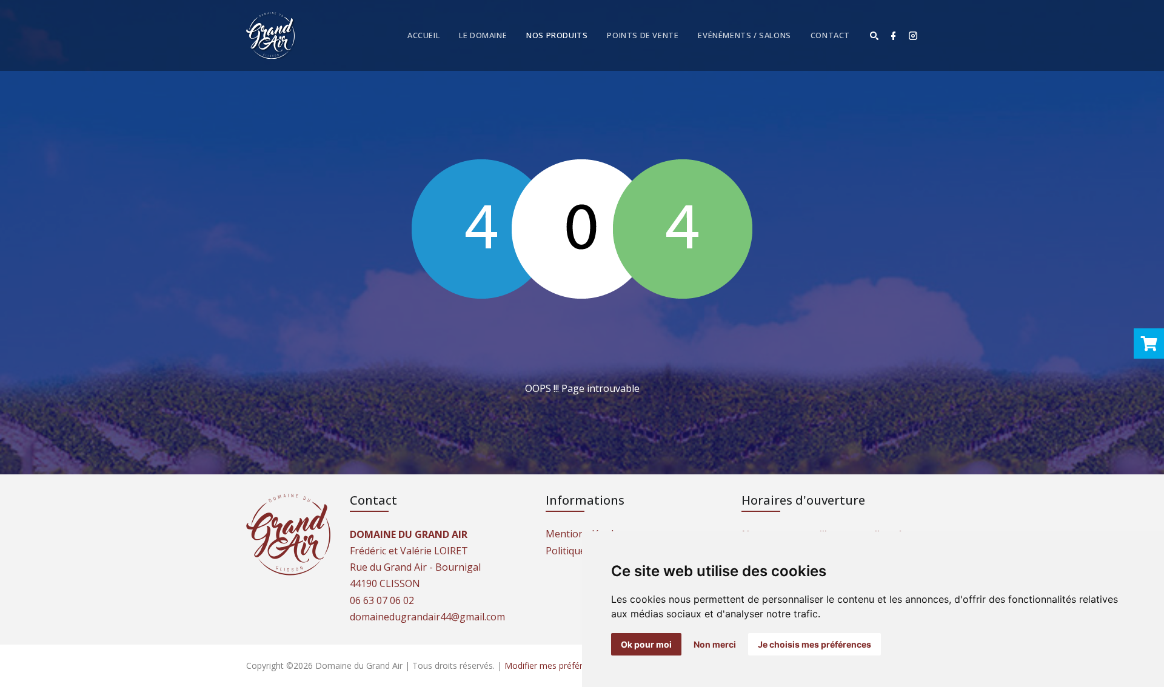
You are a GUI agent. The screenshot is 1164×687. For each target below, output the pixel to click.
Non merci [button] (715, 644)
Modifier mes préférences (555, 665)
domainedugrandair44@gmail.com (427, 616)
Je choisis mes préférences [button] (814, 644)
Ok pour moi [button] (646, 644)
